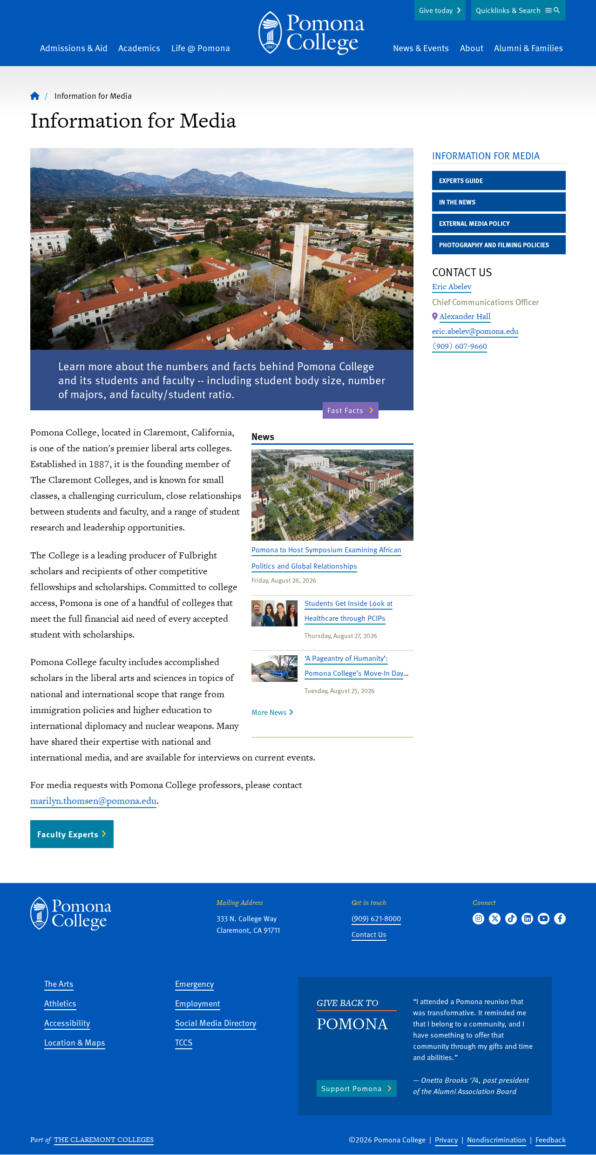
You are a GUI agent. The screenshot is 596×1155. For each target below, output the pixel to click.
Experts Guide (461, 180)
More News (270, 712)
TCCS (183, 1042)
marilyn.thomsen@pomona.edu (93, 800)
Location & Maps (74, 1042)
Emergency (194, 983)
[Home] (311, 33)
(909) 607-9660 (459, 346)
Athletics (60, 1003)
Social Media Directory (215, 1022)
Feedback (550, 1139)
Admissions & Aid (74, 47)
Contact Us (369, 934)
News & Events (421, 47)
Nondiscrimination (496, 1139)
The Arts (59, 983)
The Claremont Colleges (104, 1139)
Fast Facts (345, 410)
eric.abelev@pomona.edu (475, 331)
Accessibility (67, 1022)
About (471, 47)
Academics (139, 47)
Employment (197, 1003)
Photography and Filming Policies (494, 245)
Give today (436, 10)
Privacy (446, 1139)
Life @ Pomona (200, 47)
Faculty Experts (68, 834)
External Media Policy (474, 223)
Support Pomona (351, 1088)
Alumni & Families (528, 47)
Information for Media (486, 155)
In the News (457, 202)
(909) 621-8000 (376, 918)
